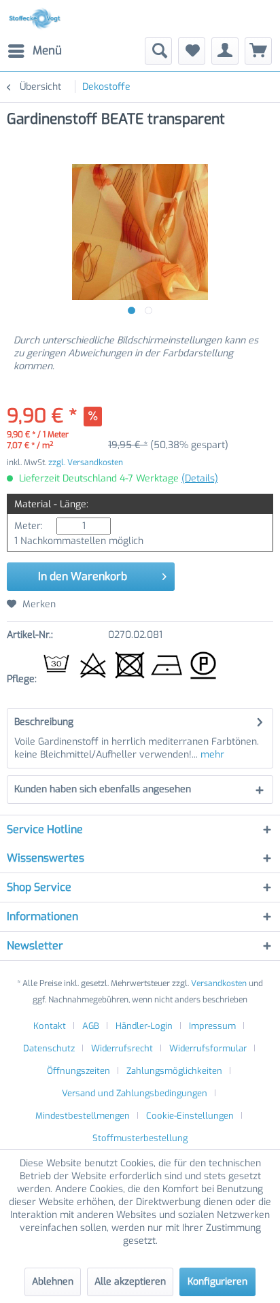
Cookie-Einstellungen (190, 1115)
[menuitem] (34, 51)
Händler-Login (144, 1026)
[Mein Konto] (225, 51)
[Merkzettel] (191, 51)
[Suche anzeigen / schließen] (158, 51)
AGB (90, 1026)
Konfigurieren (217, 1281)
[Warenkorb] (258, 51)
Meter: (28, 526)
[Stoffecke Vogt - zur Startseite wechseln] (37, 19)
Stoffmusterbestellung (140, 1138)
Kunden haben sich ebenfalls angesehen (102, 789)
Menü (47, 50)
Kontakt (49, 1026)
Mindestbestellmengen (82, 1115)
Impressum (212, 1026)
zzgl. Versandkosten (85, 462)
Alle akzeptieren (130, 1281)
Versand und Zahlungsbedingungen (134, 1093)
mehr (211, 754)
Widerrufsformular (208, 1048)
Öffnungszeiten (78, 1071)
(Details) (199, 478)
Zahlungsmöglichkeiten (174, 1071)
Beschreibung (43, 721)
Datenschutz (49, 1048)
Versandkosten (219, 983)
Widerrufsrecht (122, 1048)
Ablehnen (52, 1281)
